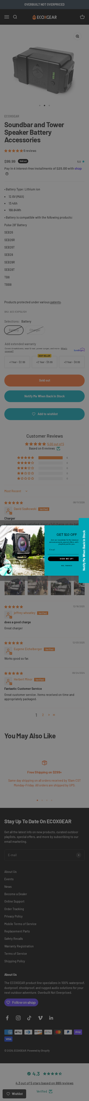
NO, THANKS (66, 566)
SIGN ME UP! (67, 559)
